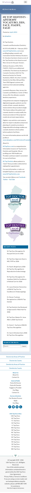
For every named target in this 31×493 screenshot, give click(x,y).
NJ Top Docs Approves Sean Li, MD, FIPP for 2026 (17, 260)
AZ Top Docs (15, 418)
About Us (16, 375)
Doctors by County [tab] (15, 360)
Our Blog (15, 390)
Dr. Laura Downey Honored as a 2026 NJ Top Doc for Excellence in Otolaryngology (16, 289)
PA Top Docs (15, 442)
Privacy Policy (8, 476)
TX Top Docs (15, 446)
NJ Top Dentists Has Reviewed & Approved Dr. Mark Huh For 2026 (17, 309)
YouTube (12, 179)
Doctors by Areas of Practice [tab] (15, 357)
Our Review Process (15, 398)
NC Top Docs (15, 432)
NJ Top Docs (15, 435)
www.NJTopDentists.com (11, 51)
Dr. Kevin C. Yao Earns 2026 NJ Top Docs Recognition (17, 326)
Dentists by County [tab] (15, 368)
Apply (15, 400)
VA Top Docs (15, 444)
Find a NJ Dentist (15, 385)
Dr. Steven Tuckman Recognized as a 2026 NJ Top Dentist (16, 299)
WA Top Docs (15, 449)
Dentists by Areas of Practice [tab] (15, 364)
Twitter (5, 179)
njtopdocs (8, 36)
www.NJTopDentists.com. (11, 174)
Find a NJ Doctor (15, 383)
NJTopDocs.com (8, 146)
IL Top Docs (15, 425)
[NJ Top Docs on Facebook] (9, 407)
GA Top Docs (15, 423)
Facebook (22, 177)
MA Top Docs (15, 428)
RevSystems (21, 488)
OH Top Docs (15, 439)
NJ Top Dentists (8, 161)
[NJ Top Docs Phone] (20, 407)
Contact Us (15, 377)
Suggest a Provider (15, 388)
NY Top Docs (15, 437)
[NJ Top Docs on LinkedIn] (13, 407)
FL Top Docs (15, 420)
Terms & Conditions (20, 476)
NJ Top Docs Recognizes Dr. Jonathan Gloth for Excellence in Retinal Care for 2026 (16, 279)
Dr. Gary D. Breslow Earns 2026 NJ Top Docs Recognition (17, 334)
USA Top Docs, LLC (12, 462)
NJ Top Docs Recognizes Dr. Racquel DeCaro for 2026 (16, 252)
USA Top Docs (15, 416)
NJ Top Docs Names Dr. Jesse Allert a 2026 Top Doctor (16, 318)
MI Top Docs (15, 430)
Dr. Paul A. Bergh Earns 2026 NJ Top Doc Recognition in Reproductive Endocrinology (16, 269)
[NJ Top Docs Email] (17, 407)
